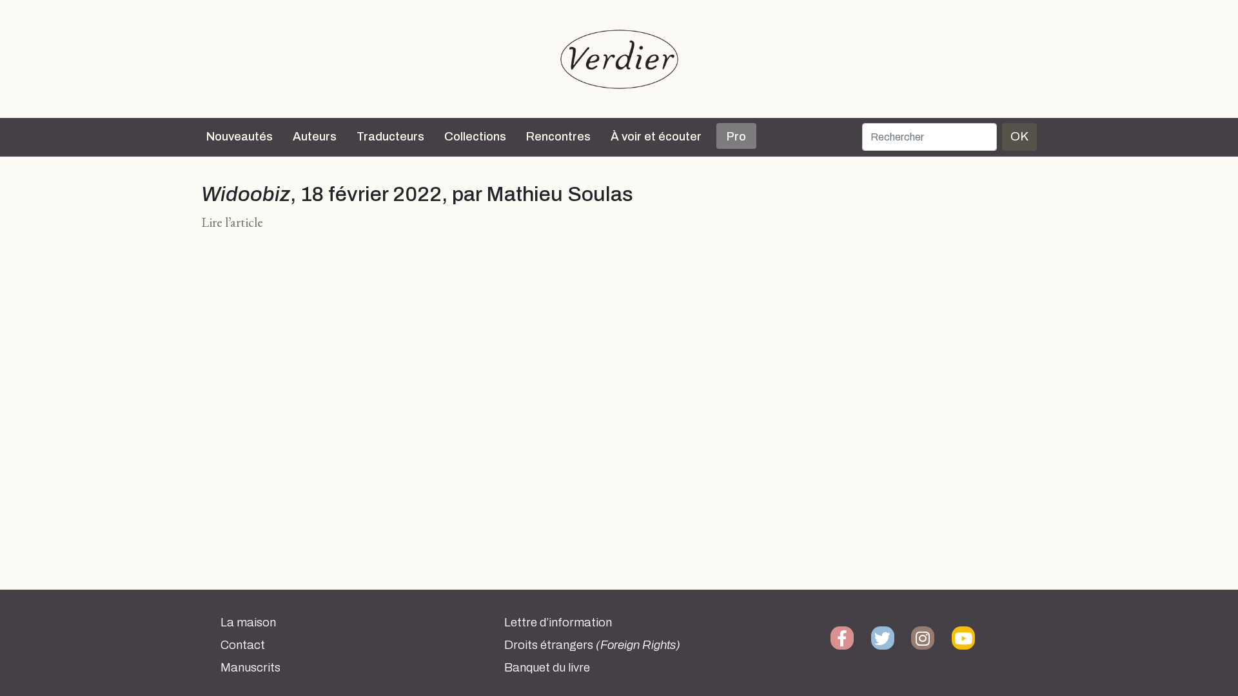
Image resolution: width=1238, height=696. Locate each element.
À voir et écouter (656, 136)
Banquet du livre (547, 667)
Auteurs (315, 136)
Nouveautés (239, 136)
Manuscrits (250, 667)
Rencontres (558, 136)
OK (1019, 136)
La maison (248, 622)
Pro (736, 136)
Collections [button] (475, 136)
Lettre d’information (558, 622)
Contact (243, 645)
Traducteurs (390, 136)
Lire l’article (232, 222)
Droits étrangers (592, 645)
